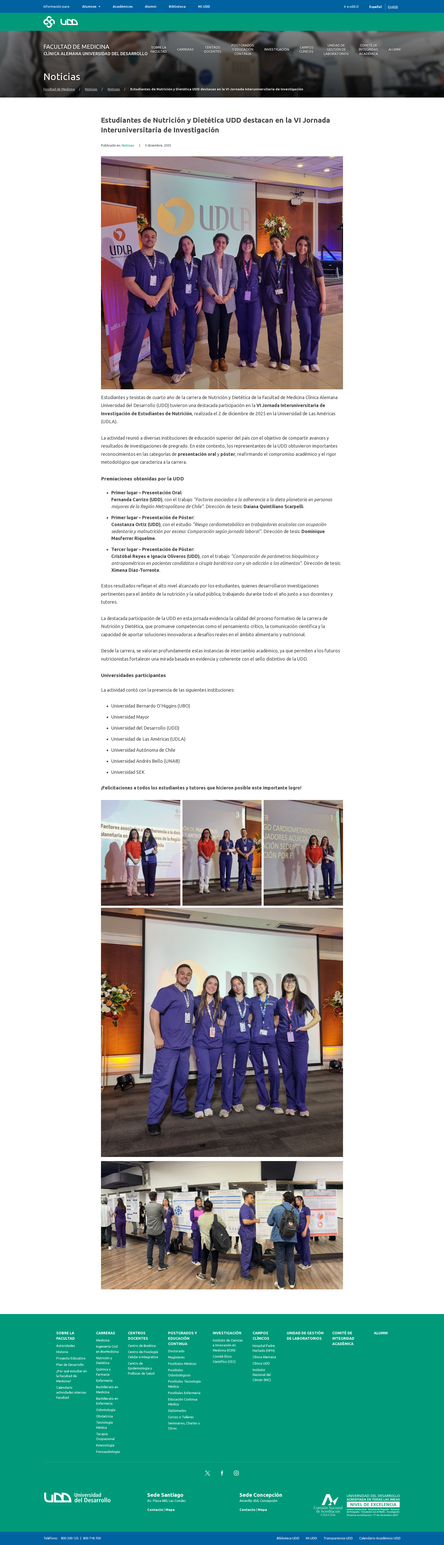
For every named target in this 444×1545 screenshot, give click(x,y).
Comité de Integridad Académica (343, 1338)
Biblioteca (177, 6)
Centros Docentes (138, 1335)
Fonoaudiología (108, 1451)
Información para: (56, 6)
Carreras (105, 1333)
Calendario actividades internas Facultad (71, 1392)
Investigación (227, 1333)
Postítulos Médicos (182, 1363)
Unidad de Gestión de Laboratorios (305, 1335)
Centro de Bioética (142, 1345)
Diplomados (177, 1410)
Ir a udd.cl (351, 6)
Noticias (91, 89)
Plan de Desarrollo (70, 1364)
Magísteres (176, 1357)
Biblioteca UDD (288, 1538)
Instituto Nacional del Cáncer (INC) (262, 1375)
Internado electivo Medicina (105, 6)
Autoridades (65, 1345)
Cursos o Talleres (181, 1417)
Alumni (150, 6)
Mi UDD (204, 6)
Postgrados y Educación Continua (182, 1338)
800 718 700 (92, 1538)
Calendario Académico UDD (380, 1538)
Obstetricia (104, 1416)
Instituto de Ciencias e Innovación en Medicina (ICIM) (228, 1345)
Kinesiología (105, 1445)
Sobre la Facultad (65, 1335)
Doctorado (176, 1351)
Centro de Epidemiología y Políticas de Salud (141, 1368)
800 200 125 (70, 1538)
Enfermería (104, 1380)
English (393, 6)
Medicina (102, 1340)
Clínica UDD (261, 1363)
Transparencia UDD (338, 1538)
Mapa (170, 1509)
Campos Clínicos (261, 1335)
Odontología (105, 1410)
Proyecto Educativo (71, 1358)
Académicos (123, 6)
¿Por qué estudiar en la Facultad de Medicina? (71, 1376)
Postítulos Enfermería (184, 1393)
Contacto (155, 1509)
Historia (62, 1352)
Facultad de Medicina (59, 89)
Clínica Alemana (264, 1357)
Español (375, 6)
